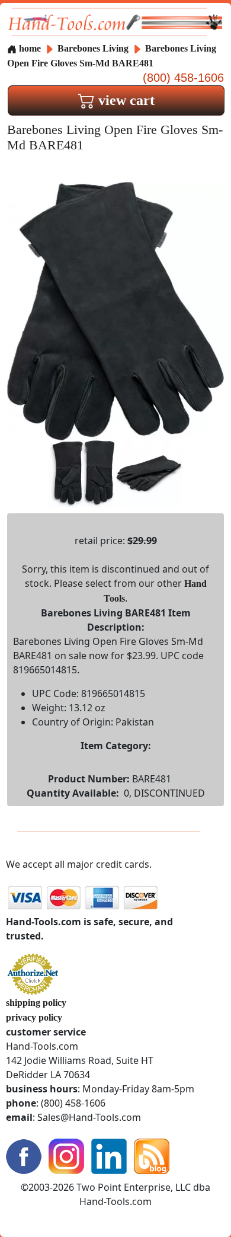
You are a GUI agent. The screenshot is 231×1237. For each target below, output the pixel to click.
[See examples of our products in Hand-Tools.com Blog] (151, 1155)
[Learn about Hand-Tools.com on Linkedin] (109, 1155)
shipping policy (36, 1003)
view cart (125, 100)
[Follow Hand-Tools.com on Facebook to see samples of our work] (23, 1155)
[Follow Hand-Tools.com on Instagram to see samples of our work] (66, 1155)
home (29, 48)
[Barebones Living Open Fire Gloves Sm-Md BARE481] (115, 310)
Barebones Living (94, 48)
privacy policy (34, 1017)
